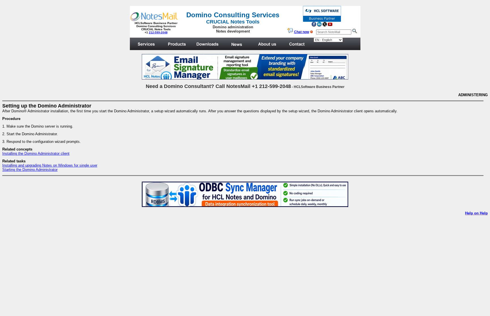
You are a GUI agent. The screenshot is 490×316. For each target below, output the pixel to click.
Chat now (301, 32)
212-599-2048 (158, 32)
